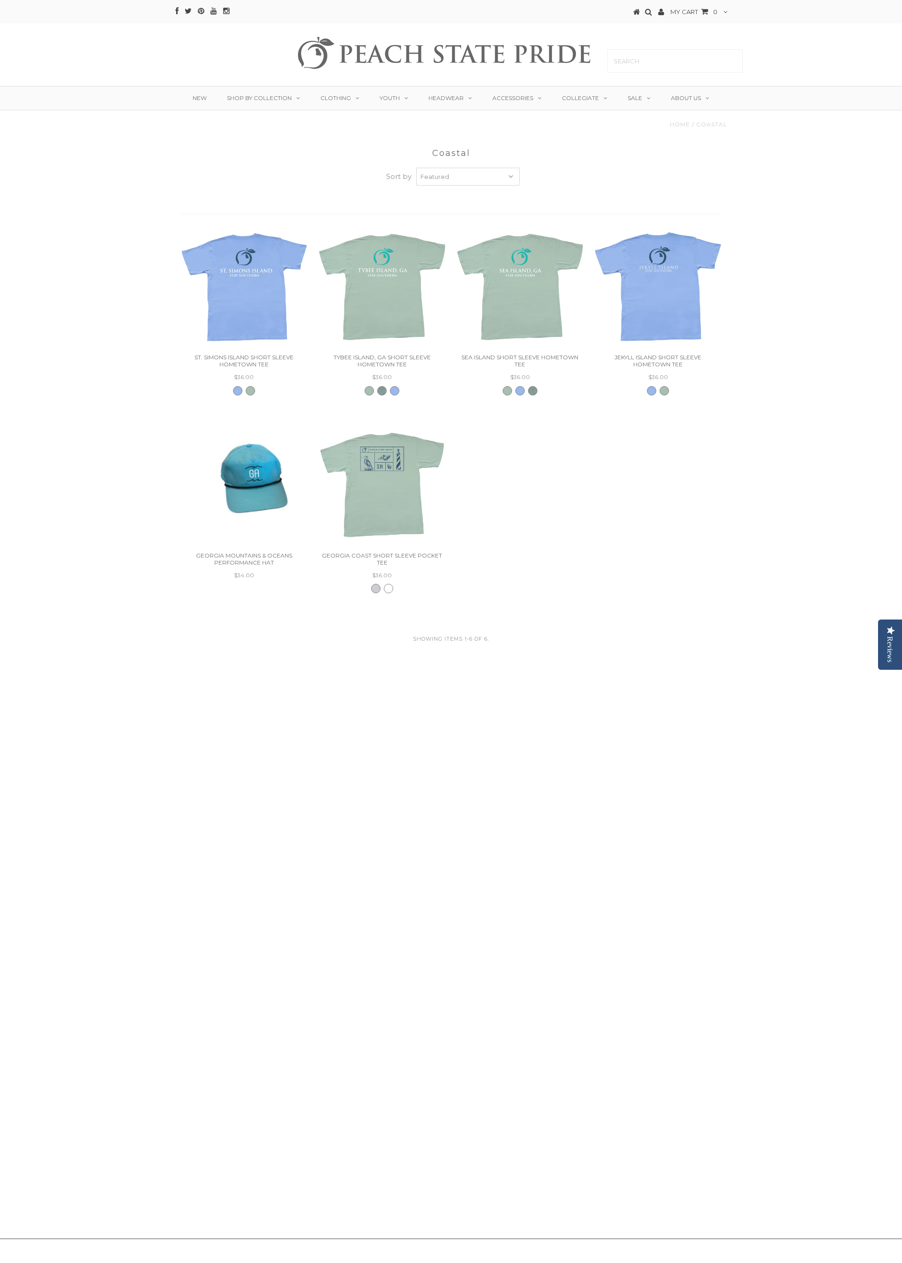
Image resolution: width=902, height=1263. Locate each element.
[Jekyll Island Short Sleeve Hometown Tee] (658, 287)
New (200, 97)
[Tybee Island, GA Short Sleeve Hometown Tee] (382, 287)
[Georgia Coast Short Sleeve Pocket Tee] (382, 485)
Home (680, 124)
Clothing (335, 97)
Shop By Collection (259, 97)
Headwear (446, 97)
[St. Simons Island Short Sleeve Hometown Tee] (244, 287)
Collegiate (580, 97)
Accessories (512, 97)
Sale (635, 97)
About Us (686, 97)
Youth (390, 97)
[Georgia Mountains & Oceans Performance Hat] (244, 474)
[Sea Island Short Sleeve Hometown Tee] (520, 287)
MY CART (693, 11)
